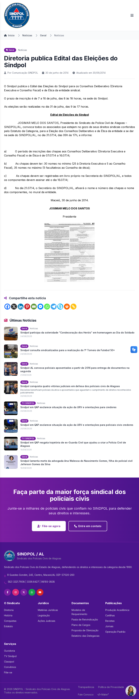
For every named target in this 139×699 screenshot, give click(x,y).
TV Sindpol (10, 656)
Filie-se (8, 672)
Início (11, 35)
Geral (43, 35)
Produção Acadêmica (117, 610)
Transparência (86, 687)
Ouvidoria (9, 650)
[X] (14, 307)
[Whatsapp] (47, 307)
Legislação (44, 615)
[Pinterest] (27, 307)
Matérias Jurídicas (48, 610)
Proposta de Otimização (85, 630)
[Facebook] (7, 307)
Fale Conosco (86, 694)
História (8, 615)
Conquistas (10, 620)
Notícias (27, 35)
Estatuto (8, 626)
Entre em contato (89, 526)
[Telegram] (54, 307)
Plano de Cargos (81, 624)
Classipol (9, 661)
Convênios (10, 667)
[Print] (67, 307)
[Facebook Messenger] (40, 307)
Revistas (110, 620)
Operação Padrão (115, 631)
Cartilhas (110, 615)
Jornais (109, 626)
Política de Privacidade (111, 687)
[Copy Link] (73, 307)
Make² (105, 694)
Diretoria (9, 610)
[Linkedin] (21, 307)
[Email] (34, 307)
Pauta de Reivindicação (85, 619)
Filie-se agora (51, 526)
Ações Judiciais (46, 620)
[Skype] (60, 307)
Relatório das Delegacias (86, 635)
